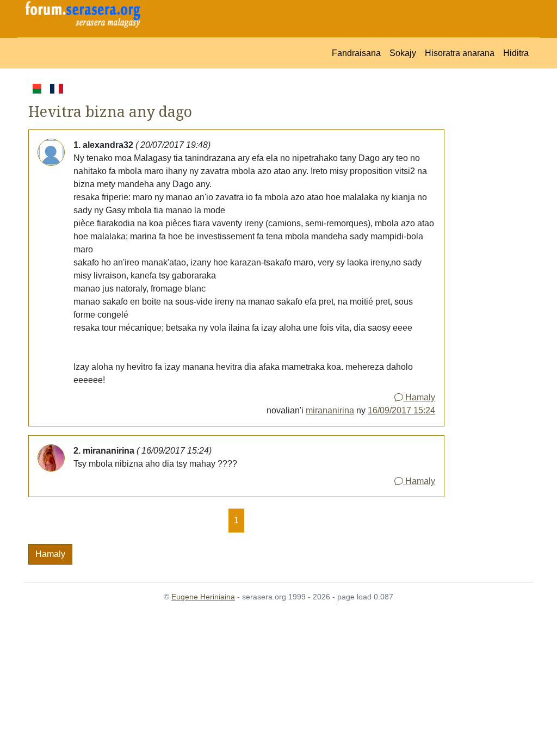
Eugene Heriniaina (203, 596)
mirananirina (330, 410)
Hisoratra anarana (459, 53)
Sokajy (402, 53)
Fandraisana (356, 53)
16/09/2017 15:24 (401, 410)
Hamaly (419, 397)
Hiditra (516, 53)
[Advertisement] (489, 245)
